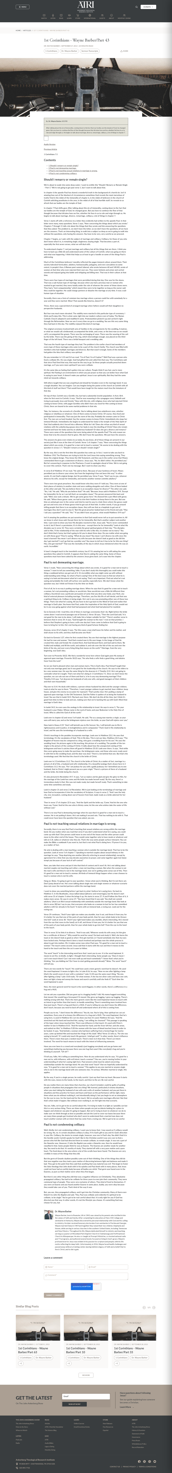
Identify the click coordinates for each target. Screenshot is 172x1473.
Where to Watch (21, 1430)
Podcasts (19, 1440)
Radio (18, 1443)
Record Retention (138, 1447)
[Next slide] (154, 1307)
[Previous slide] (144, 1307)
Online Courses (79, 1423)
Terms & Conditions (147, 1467)
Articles (47, 1423)
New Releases (107, 1423)
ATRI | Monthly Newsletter (54, 1427)
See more (86, 1375)
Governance (136, 1437)
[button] (136, 7)
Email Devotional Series (82, 1427)
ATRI (46, 1440)
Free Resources (108, 1427)
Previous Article (50, 149)
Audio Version (49, 144)
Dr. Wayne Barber (52, 46)
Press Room (136, 1440)
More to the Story (22, 1427)
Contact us (115, 1467)
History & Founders (138, 1430)
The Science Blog (50, 1430)
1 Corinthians (51, 51)
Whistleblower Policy (139, 1444)
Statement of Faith (138, 1434)
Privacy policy (129, 1467)
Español (105, 1430)
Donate (147, 7)
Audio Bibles (49, 1443)
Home (18, 30)
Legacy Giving (49, 1446)
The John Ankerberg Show (25, 1423)
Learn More (127, 1407)
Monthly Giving (50, 1450)
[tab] (27, 1307)
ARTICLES (27, 30)
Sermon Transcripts (89, 51)
